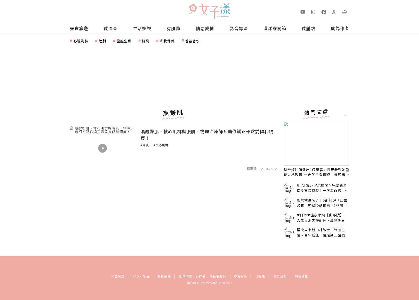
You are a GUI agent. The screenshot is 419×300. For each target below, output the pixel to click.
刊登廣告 (117, 276)
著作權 (200, 276)
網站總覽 (301, 276)
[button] (344, 11)
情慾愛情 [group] (205, 28)
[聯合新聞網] (193, 9)
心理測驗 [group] (80, 40)
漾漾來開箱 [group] (274, 28)
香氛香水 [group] (192, 40)
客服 (146, 276)
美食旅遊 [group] (79, 28)
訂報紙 (260, 276)
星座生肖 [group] (124, 40)
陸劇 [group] (102, 40)
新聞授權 (164, 276)
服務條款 (185, 276)
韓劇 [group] (145, 40)
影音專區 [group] (239, 28)
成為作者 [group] (340, 28)
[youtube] (303, 11)
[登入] (334, 11)
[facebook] (323, 11)
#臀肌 (145, 145)
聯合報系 (240, 276)
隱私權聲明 (218, 276)
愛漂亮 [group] (110, 28)
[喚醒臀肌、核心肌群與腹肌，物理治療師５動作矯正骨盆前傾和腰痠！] (102, 148)
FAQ (136, 276)
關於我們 (280, 276)
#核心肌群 (160, 145)
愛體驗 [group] (308, 28)
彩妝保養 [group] (167, 40)
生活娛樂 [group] (142, 28)
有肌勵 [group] (173, 28)
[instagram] (313, 11)
